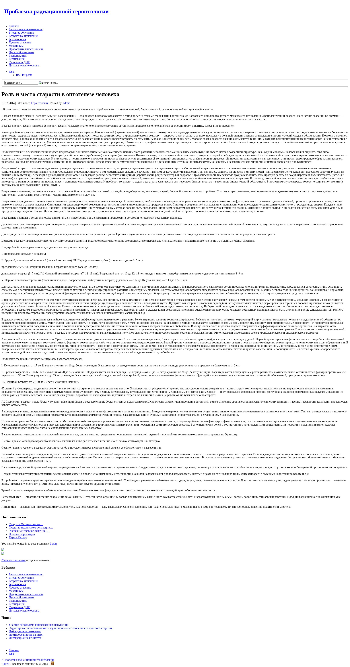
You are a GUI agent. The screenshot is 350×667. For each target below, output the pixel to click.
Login (53, 543)
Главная (14, 26)
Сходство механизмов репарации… (31, 527)
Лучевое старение (20, 42)
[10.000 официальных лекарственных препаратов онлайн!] (2, 553)
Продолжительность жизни (26, 49)
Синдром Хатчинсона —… (26, 524)
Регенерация (16, 58)
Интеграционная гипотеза (25, 637)
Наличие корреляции (22, 534)
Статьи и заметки (13, 560)
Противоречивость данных (25, 634)
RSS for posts (24, 74)
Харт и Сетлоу (18, 537)
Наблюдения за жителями (25, 631)
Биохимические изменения (25, 29)
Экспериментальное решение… (28, 530)
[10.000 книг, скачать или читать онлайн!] (2, 550)
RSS (11, 71)
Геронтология (17, 39)
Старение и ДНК (19, 62)
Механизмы (16, 45)
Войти (5, 663)
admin (66, 103)
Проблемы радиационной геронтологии (56, 11)
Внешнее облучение (21, 32)
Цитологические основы (24, 65)
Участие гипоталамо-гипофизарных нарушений (39, 624)
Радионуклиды (18, 55)
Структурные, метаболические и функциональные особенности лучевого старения (60, 628)
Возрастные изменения (23, 35)
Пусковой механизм (21, 52)
